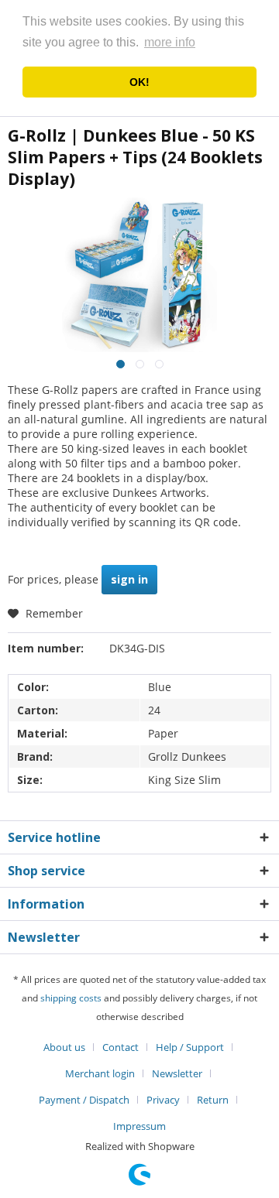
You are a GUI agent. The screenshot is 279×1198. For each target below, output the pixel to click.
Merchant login (100, 1073)
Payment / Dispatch (84, 1100)
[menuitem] (70, 1047)
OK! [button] (139, 82)
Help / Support (190, 1047)
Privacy (163, 1100)
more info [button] (169, 42)
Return (213, 1100)
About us (64, 1047)
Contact (120, 1047)
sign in (129, 579)
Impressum (139, 1126)
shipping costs (71, 998)
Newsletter (177, 1073)
